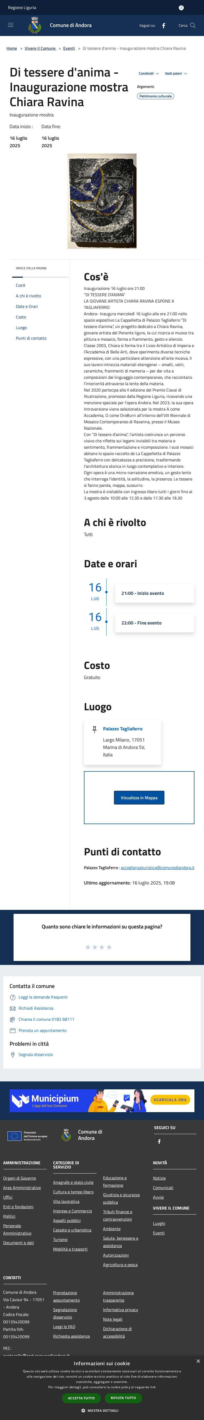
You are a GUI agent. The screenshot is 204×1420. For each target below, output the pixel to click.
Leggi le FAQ (64, 1326)
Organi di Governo (19, 1178)
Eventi (69, 48)
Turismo (60, 1239)
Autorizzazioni (116, 1255)
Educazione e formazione (115, 1181)
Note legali (112, 1319)
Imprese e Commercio (72, 1211)
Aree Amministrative (22, 1187)
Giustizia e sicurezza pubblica (121, 1198)
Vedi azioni (173, 73)
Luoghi (159, 1223)
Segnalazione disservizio (65, 1313)
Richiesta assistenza (71, 1336)
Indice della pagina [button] (31, 268)
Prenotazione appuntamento (66, 1296)
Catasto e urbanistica (72, 1230)
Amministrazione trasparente (118, 1296)
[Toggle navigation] (10, 25)
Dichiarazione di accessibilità (117, 1332)
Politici (9, 1216)
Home (11, 48)
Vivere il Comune (41, 48)
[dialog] (102, 1388)
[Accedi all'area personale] (181, 8)
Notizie (159, 1178)
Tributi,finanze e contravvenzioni (117, 1215)
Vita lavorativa (66, 1201)
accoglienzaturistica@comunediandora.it (157, 867)
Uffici (7, 1197)
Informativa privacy (120, 1309)
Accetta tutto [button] (81, 1398)
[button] (101, 1410)
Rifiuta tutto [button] (123, 1398)
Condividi (146, 73)
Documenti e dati (18, 1242)
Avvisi (158, 1197)
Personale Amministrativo (17, 1229)
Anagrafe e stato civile (73, 1182)
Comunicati (163, 1187)
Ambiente (112, 1228)
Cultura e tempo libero (73, 1192)
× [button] (198, 1361)
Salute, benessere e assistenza (120, 1242)
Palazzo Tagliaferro (123, 728)
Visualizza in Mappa (139, 797)
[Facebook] (161, 25)
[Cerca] (193, 25)
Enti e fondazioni (18, 1206)
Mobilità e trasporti (70, 1249)
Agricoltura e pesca (120, 1264)
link (153, 1387)
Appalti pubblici (67, 1220)
